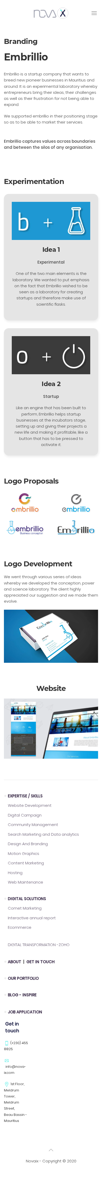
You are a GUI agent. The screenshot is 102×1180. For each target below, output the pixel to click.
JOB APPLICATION (25, 1012)
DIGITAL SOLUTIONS (27, 898)
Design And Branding (28, 843)
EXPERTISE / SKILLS (25, 796)
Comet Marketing (25, 908)
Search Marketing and (43, 834)
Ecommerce (19, 927)
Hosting (15, 872)
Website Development (30, 805)
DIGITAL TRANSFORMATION (39, 944)
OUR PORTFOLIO (23, 978)
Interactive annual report (32, 918)
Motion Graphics (23, 853)
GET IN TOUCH (40, 961)
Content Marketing (26, 863)
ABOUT (15, 961)
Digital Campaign (25, 815)
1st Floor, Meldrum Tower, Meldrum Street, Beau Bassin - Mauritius (15, 1102)
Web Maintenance (25, 882)
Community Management (33, 824)
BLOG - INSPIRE (22, 995)
